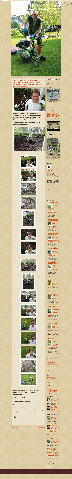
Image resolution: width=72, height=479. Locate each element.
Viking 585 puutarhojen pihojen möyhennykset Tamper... (52, 391)
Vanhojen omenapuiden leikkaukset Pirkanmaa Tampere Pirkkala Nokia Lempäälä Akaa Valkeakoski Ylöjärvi (53, 203)
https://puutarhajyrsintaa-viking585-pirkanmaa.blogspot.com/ (22, 407)
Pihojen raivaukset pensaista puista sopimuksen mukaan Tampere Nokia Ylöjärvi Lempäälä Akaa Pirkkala (53, 294)
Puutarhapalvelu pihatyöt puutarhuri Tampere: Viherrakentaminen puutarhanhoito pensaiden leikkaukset (53, 279)
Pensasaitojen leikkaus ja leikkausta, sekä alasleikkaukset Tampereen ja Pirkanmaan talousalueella (53, 248)
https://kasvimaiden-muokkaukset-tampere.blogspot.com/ (35, 19)
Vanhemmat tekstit (41, 427)
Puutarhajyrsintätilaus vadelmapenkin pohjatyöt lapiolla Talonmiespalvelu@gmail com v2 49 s (53, 365)
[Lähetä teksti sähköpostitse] (42, 410)
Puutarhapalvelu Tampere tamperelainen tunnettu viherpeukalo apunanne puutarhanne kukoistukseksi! (53, 307)
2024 (48, 384)
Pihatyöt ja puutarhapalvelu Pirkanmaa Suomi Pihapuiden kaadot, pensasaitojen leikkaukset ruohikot (53, 262)
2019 (48, 393)
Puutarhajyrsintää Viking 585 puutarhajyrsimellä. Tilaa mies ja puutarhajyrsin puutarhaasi (31, 8)
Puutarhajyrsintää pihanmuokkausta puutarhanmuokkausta (52, 367)
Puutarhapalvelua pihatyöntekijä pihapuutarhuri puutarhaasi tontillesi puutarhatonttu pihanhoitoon (53, 220)
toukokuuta (50, 389)
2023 (48, 385)
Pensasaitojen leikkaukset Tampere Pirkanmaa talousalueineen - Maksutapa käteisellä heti (53, 234)
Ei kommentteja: (38, 410)
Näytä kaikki (58, 353)
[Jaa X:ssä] (15, 411)
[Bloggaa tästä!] (14, 411)
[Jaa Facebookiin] (16, 411)
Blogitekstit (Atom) (16, 429)
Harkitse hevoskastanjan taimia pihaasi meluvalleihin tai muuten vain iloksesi (53, 323)
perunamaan (48, 359)
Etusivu (28, 427)
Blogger (41, 472)
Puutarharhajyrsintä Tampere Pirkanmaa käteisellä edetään (54, 170)
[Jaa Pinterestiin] (17, 411)
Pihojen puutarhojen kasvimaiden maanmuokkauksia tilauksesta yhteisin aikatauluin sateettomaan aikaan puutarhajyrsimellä (52, 362)
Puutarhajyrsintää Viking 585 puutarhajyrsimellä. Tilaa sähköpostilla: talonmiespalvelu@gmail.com (52, 370)
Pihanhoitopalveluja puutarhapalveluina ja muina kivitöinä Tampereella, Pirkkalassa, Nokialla (53, 339)
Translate (49, 80)
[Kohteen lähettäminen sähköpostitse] (13, 411)
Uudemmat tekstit (15, 427)
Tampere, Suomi (18, 414)
